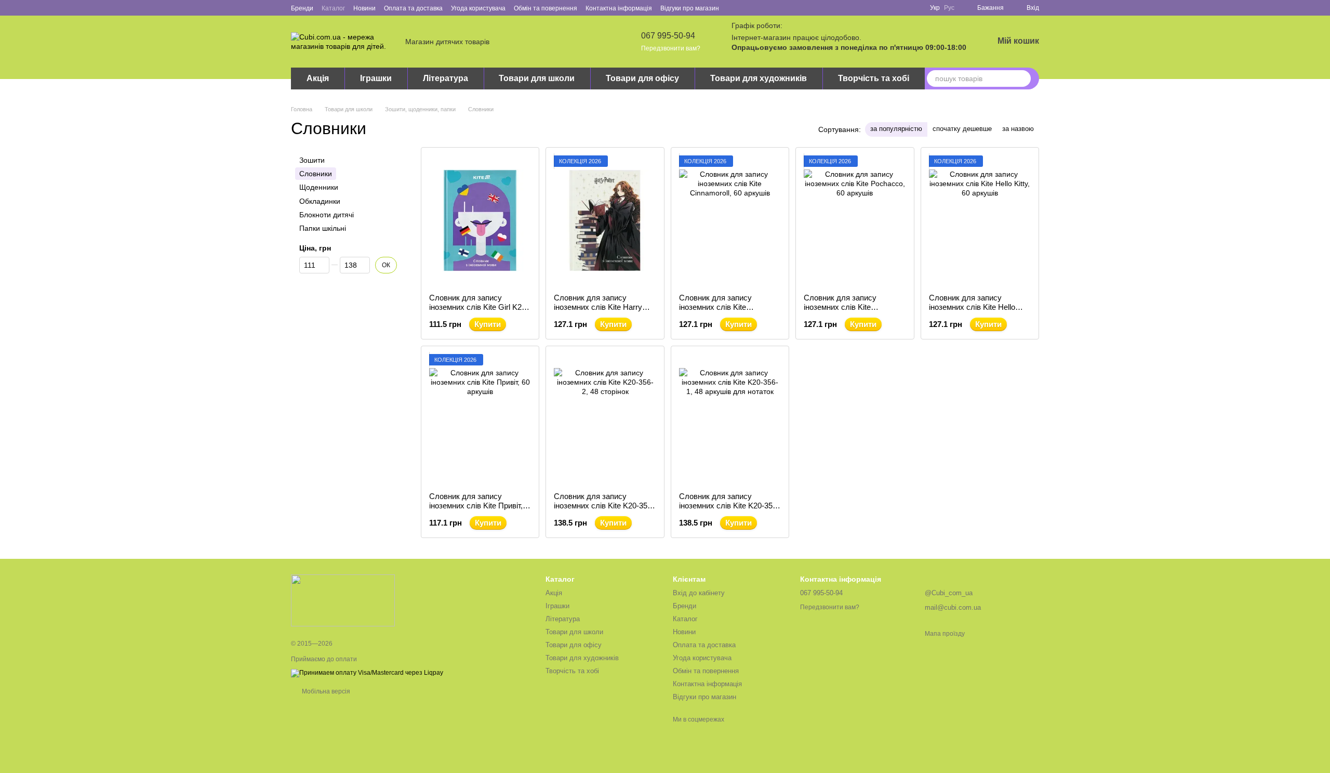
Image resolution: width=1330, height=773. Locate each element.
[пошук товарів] (1022, 78)
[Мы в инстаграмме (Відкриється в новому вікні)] (758, 8)
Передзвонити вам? (670, 48)
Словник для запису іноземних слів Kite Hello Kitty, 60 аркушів (972, 307)
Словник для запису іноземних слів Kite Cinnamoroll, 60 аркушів (720, 307)
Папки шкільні (322, 228)
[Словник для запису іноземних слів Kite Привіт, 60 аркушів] (480, 419)
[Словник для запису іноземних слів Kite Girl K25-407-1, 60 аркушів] (480, 220)
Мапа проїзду (945, 633)
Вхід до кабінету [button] (699, 593)
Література (445, 78)
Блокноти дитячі (326, 215)
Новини (364, 8)
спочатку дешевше (962, 129)
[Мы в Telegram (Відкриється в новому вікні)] (771, 8)
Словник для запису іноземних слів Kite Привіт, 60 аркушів (476, 505)
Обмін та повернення (545, 8)
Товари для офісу (642, 78)
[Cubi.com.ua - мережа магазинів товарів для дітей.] (343, 600)
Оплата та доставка (413, 8)
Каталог (333, 8)
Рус (949, 8)
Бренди (302, 8)
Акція (318, 78)
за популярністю (896, 129)
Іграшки (376, 78)
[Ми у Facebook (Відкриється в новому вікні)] (733, 8)
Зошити (312, 160)
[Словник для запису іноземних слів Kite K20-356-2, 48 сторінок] (605, 419)
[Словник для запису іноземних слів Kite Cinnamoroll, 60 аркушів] (730, 220)
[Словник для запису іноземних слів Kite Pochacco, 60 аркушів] (855, 220)
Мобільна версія (325, 691)
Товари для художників (758, 78)
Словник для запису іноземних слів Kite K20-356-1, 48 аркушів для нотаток (729, 505)
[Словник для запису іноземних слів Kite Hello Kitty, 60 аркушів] (980, 220)
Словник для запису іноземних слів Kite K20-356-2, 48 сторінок (604, 505)
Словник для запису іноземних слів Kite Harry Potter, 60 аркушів (598, 307)
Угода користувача (478, 8)
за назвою (1018, 129)
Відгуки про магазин (689, 8)
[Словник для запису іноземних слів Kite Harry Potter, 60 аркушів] (605, 220)
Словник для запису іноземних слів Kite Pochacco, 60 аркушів (842, 307)
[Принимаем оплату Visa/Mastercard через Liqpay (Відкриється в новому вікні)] (367, 672)
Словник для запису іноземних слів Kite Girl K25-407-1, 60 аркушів (478, 307)
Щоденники (318, 188)
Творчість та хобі (873, 78)
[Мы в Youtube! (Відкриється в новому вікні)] (746, 8)
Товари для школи (537, 78)
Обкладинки (319, 201)
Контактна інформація (619, 8)
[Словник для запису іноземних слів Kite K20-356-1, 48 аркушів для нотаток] (730, 419)
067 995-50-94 (668, 35)
